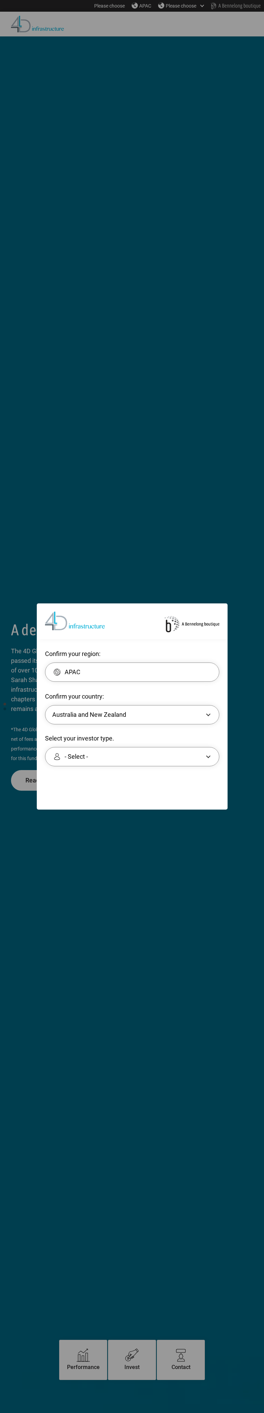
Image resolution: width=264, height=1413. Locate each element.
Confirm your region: (72, 654)
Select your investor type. (79, 738)
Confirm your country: (74, 696)
